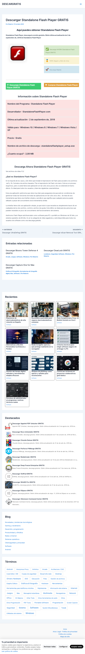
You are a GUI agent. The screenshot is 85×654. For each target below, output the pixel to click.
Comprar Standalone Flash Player (63, 85)
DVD (26, 579)
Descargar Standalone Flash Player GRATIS (21, 86)
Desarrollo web (45, 574)
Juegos (13, 257)
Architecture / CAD (57, 569)
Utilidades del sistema (14, 613)
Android (8, 549)
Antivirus (35, 569)
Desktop (58, 574)
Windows (26, 257)
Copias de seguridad (29, 574)
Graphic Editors (12, 583)
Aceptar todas (76, 647)
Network (72, 593)
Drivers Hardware (14, 579)
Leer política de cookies (10, 651)
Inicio (65, 629)
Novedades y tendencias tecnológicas (18, 522)
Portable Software (42, 603)
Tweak (63, 608)
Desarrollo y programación (14, 529)
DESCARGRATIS (11, 3)
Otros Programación (13, 603)
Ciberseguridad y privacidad (15, 543)
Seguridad (54, 254)
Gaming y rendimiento (13, 526)
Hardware (44, 583)
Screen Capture (72, 603)
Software (19, 257)
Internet (74, 588)
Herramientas (57, 583)
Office (9, 598)
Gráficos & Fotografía (12, 271)
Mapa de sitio (65, 637)
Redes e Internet (11, 536)
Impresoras (42, 588)
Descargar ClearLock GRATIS (57, 250)
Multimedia (47, 593)
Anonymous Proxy (22, 569)
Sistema (22, 608)
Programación (58, 603)
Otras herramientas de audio (47, 598)
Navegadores (61, 593)
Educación (35, 579)
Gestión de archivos (58, 579)
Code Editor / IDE (12, 574)
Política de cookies (65, 634)
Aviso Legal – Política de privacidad (65, 632)
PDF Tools (27, 603)
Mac (11, 273)
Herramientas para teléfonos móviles (20, 588)
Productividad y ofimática (14, 532)
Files (45, 579)
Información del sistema (58, 588)
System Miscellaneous (50, 608)
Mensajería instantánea (31, 593)
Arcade (8, 257)
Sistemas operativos (12, 539)
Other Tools (30, 598)
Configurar (63, 647)
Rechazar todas (50, 647)
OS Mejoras (19, 598)
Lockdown (47, 254)
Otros (63, 598)
